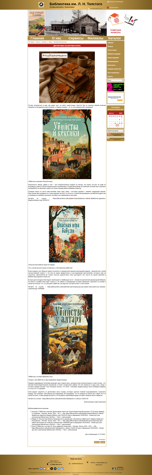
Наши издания (113, 57)
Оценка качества (114, 69)
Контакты (111, 65)
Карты (110, 76)
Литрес (103, 442)
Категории (44, 41)
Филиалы (95, 38)
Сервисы (76, 38)
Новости (38, 41)
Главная (37, 38)
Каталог (114, 38)
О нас (56, 38)
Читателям (112, 50)
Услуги (110, 46)
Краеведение (113, 61)
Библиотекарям (114, 54)
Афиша (110, 42)
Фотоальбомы (113, 72)
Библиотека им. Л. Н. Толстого (76, 4)
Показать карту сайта (75, 456)
